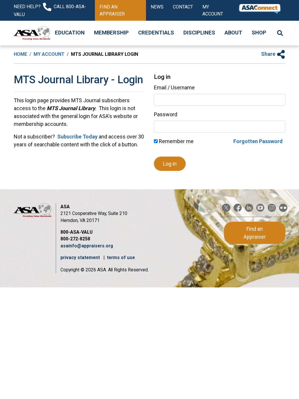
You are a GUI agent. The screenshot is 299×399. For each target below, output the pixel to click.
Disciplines (199, 33)
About (233, 33)
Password (165, 114)
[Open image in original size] (32, 33)
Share (269, 54)
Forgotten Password (258, 141)
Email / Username (174, 87)
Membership (111, 33)
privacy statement (80, 257)
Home (20, 54)
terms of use (121, 257)
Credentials (156, 33)
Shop (259, 33)
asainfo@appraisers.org (86, 246)
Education (70, 33)
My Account (212, 10)
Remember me (176, 141)
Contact (183, 7)
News (157, 7)
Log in (170, 164)
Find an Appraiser (112, 10)
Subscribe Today (77, 136)
